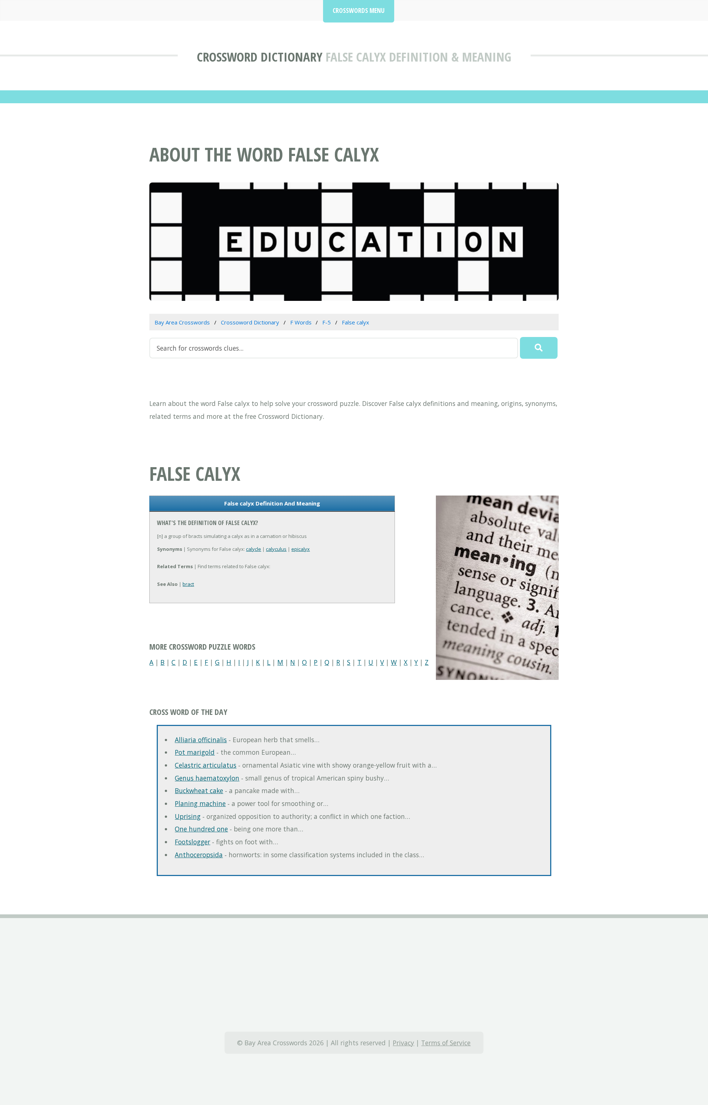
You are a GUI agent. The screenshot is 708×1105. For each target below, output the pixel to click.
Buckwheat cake (199, 790)
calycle (253, 549)
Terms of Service (446, 1042)
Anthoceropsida (199, 854)
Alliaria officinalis (201, 739)
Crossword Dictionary (259, 56)
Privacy (403, 1042)
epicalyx (300, 549)
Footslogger (192, 841)
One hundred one (201, 828)
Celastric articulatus (205, 765)
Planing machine (200, 803)
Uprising (188, 816)
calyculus (276, 549)
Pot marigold (195, 752)
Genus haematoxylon (207, 778)
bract (188, 584)
